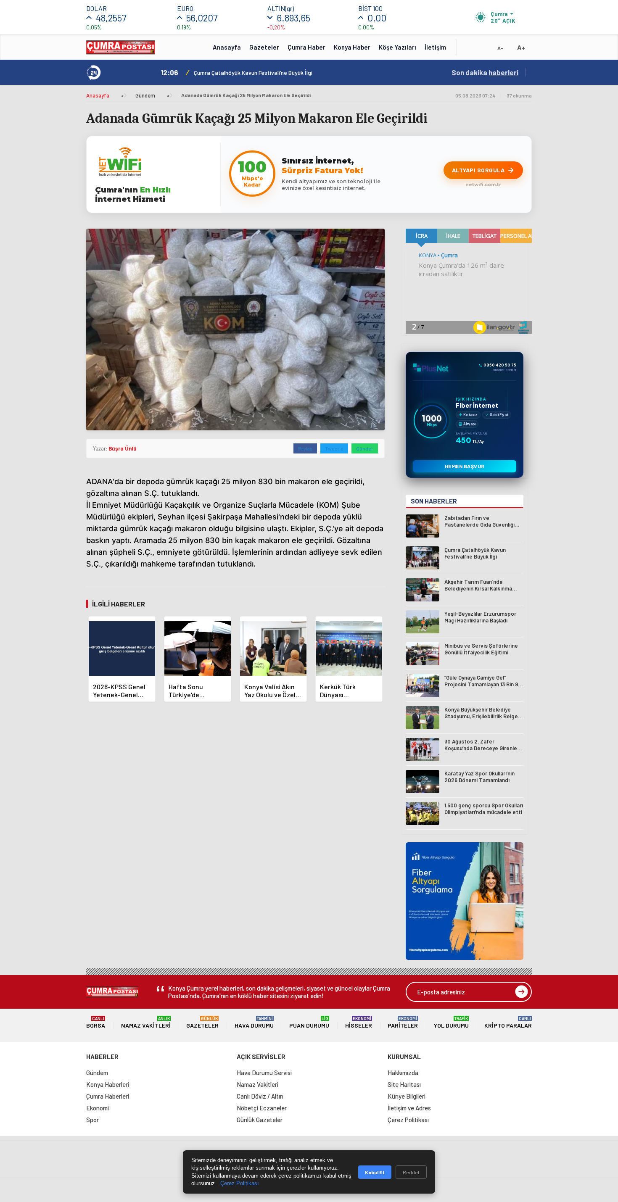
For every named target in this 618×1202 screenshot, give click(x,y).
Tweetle (334, 448)
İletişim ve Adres (409, 1108)
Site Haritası (404, 1084)
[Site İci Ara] (469, 50)
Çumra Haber (306, 47)
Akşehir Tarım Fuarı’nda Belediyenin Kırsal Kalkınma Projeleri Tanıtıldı (284, 72)
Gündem (145, 95)
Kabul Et (375, 1172)
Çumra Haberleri (107, 1096)
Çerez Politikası (408, 1119)
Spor (92, 1119)
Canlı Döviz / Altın (260, 1096)
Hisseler (358, 1022)
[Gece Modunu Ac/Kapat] (483, 50)
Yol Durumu (451, 1022)
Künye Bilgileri (406, 1096)
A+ (521, 47)
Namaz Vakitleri (146, 1022)
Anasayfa (227, 47)
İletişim (435, 47)
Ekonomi (97, 1108)
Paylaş (305, 448)
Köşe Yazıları (397, 47)
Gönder (364, 448)
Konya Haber (352, 47)
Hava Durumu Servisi (264, 1072)
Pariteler (403, 1022)
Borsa (95, 1022)
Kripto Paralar (508, 1022)
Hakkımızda (403, 1072)
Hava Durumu (254, 1022)
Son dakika (485, 72)
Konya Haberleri (107, 1084)
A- (500, 48)
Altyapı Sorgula (478, 170)
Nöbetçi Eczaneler (262, 1108)
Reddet (411, 1172)
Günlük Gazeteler (260, 1119)
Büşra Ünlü (122, 448)
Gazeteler (264, 47)
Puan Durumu (309, 1022)
